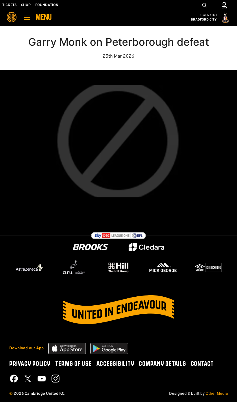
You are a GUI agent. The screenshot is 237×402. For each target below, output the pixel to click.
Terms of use (73, 364)
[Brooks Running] (91, 247)
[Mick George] (163, 267)
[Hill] (118, 267)
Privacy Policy (30, 364)
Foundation (46, 5)
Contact (202, 364)
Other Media (216, 393)
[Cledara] (146, 247)
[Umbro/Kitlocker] (208, 267)
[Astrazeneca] (29, 267)
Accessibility (115, 364)
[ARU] (74, 267)
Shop (26, 5)
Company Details (162, 364)
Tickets (9, 5)
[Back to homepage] (11, 13)
